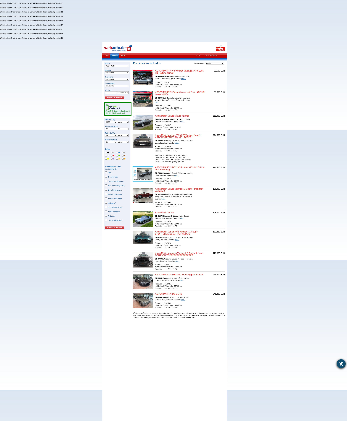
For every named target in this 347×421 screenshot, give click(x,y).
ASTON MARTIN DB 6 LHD (168, 294)
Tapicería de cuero (115, 199)
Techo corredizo (114, 212)
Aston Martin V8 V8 (164, 212)
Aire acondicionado (115, 194)
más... (183, 79)
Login (198, 55)
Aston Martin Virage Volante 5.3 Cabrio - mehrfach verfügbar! (179, 190)
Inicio (107, 55)
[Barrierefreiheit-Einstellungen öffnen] (341, 363)
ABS (109, 173)
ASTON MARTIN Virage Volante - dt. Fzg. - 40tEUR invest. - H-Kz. (180, 93)
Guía (123, 55)
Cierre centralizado (115, 220)
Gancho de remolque (116, 181)
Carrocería (109, 77)
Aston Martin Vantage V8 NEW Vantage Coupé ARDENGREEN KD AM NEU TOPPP (177, 136)
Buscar (115, 55)
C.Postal (108, 90)
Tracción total (113, 177)
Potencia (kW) (110, 133)
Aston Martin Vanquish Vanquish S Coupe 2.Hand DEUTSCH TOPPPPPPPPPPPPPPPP (179, 254)
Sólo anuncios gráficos (116, 186)
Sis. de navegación (115, 207)
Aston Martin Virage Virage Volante (172, 116)
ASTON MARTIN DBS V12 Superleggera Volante (179, 274)
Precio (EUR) (110, 120)
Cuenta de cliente (210, 55)
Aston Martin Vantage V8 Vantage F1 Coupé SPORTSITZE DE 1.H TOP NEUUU (176, 233)
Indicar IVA (112, 203)
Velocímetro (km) (111, 126)
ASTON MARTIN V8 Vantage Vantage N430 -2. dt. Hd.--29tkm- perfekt (179, 72)
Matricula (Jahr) (111, 140)
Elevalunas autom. (115, 190)
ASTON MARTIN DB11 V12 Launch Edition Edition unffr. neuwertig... (179, 168)
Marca (107, 64)
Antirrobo (111, 216)
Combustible (110, 84)
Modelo (108, 70)
